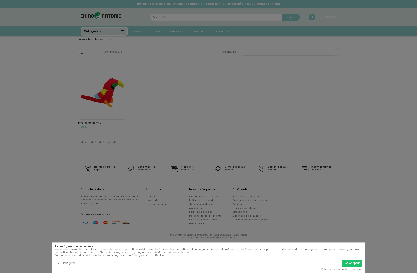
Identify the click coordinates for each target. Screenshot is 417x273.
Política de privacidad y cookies (341, 269)
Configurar (66, 263)
